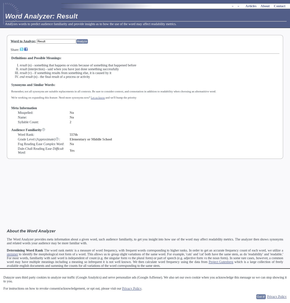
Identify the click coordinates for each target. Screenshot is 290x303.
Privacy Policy (131, 288)
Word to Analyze (23, 41)
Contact (279, 6)
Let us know (98, 97)
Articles (250, 6)
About (265, 6)
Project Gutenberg (221, 262)
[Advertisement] (145, 194)
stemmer (12, 254)
